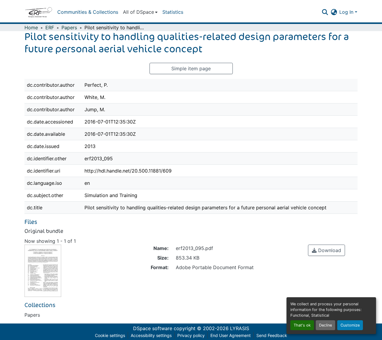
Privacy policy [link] (191, 335)
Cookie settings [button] (110, 335)
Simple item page (191, 68)
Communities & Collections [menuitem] (87, 12)
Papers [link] (69, 28)
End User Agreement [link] (230, 335)
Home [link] (31, 28)
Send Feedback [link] (271, 335)
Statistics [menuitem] (172, 12)
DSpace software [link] (152, 328)
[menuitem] (140, 12)
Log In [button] (347, 12)
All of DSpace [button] (138, 12)
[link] (326, 250)
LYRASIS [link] (239, 328)
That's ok (302, 325)
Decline (325, 325)
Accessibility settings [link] (151, 335)
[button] (38, 12)
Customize (350, 325)
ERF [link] (49, 28)
